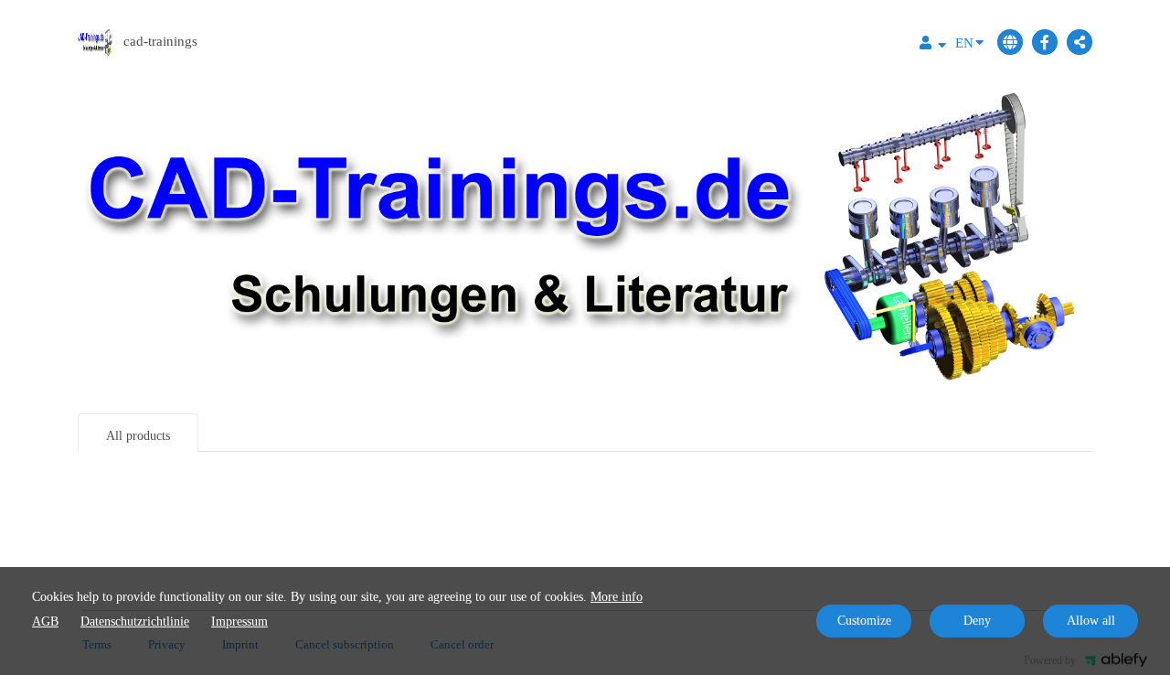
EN (964, 43)
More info (616, 597)
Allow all (1091, 620)
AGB (45, 621)
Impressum (239, 621)
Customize (864, 620)
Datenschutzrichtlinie (134, 621)
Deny (977, 620)
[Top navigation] (933, 45)
